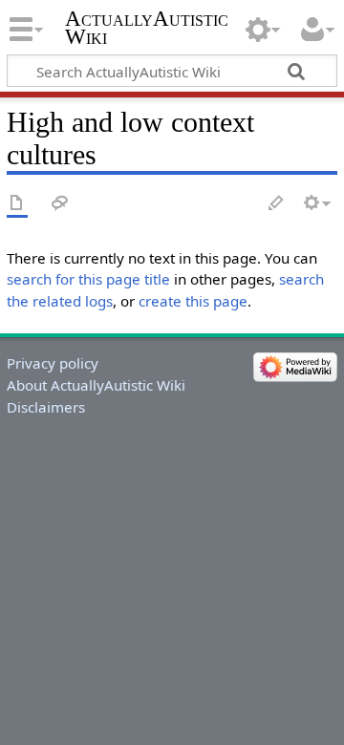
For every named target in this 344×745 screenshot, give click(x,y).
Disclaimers (46, 406)
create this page (193, 300)
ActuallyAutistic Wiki (146, 28)
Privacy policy (52, 362)
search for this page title (88, 278)
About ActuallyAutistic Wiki (96, 384)
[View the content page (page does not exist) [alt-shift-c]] (17, 204)
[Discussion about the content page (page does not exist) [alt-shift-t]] (60, 204)
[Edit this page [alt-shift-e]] (277, 204)
